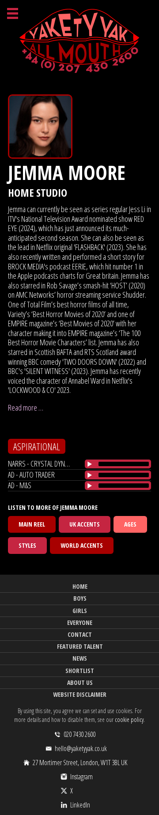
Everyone (79, 622)
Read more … (25, 407)
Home (79, 586)
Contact (80, 634)
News (79, 658)
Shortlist (79, 670)
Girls (79, 610)
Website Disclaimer (79, 694)
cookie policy (129, 719)
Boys (80, 598)
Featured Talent (80, 646)
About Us (80, 682)
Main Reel (32, 524)
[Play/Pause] (89, 463)
